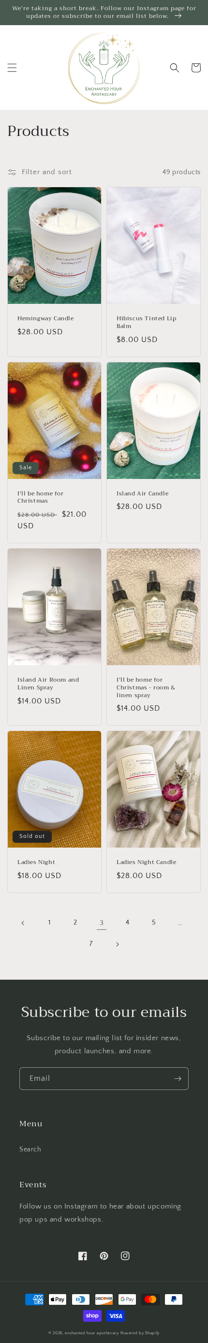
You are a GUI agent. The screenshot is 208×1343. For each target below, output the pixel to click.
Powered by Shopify (140, 1333)
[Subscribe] (177, 1078)
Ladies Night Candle (146, 862)
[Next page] (117, 944)
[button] (12, 67)
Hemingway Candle (45, 319)
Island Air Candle (142, 494)
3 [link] (102, 923)
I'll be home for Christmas (40, 497)
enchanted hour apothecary (92, 1333)
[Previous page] (23, 923)
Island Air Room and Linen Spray (48, 683)
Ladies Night (36, 862)
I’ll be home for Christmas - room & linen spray (146, 687)
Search (30, 1149)
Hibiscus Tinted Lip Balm (146, 322)
